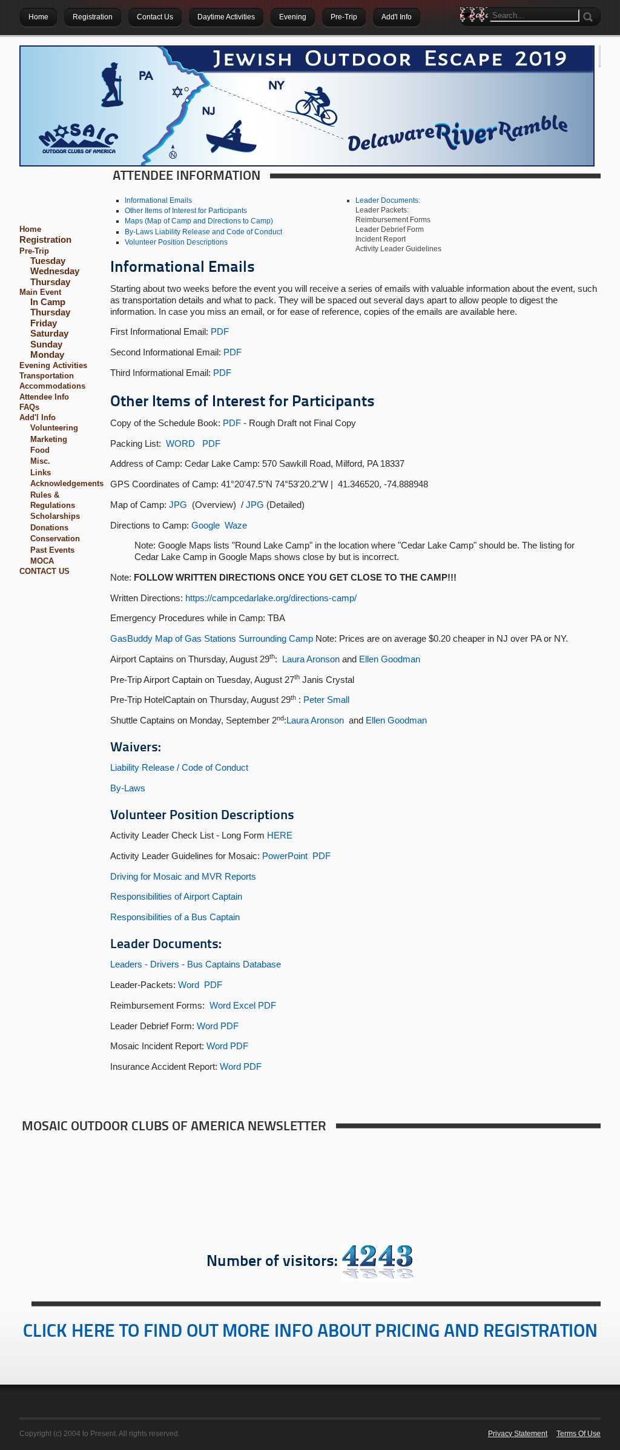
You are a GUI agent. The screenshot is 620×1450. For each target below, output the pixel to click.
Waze (236, 525)
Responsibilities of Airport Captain (176, 896)
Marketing (48, 439)
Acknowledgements (67, 483)
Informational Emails (158, 200)
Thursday (50, 282)
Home (30, 229)
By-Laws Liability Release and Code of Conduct (203, 232)
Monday (47, 355)
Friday (43, 323)
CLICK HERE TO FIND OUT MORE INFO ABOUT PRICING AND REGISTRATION (310, 1332)
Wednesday (54, 271)
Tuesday (47, 261)
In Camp (47, 302)
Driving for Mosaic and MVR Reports (183, 876)
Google (205, 525)
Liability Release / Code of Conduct (179, 767)
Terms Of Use (578, 1433)
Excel (244, 1005)
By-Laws (127, 788)
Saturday (49, 333)
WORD (180, 443)
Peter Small (326, 699)
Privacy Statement (517, 1433)
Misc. (40, 461)
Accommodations (52, 386)
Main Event (40, 292)
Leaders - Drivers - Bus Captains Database (195, 964)
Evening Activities (53, 365)
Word (188, 985)
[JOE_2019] (307, 105)
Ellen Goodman (389, 659)
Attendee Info (44, 396)
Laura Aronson (311, 659)
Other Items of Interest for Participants (186, 210)
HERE (279, 835)
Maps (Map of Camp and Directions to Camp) (199, 221)
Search (469, 36)
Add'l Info (37, 417)
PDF (220, 331)
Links (40, 472)
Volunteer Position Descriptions (176, 242)
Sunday (46, 344)
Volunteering (54, 427)
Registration (45, 239)
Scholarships (55, 516)
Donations (49, 527)
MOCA (42, 560)
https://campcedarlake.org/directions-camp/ (271, 598)
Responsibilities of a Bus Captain (175, 917)
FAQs (29, 407)
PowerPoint (285, 856)
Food (40, 450)
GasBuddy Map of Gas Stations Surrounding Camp (211, 638)
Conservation (55, 538)
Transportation (46, 375)
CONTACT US (44, 571)
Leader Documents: (387, 200)
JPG (178, 504)
